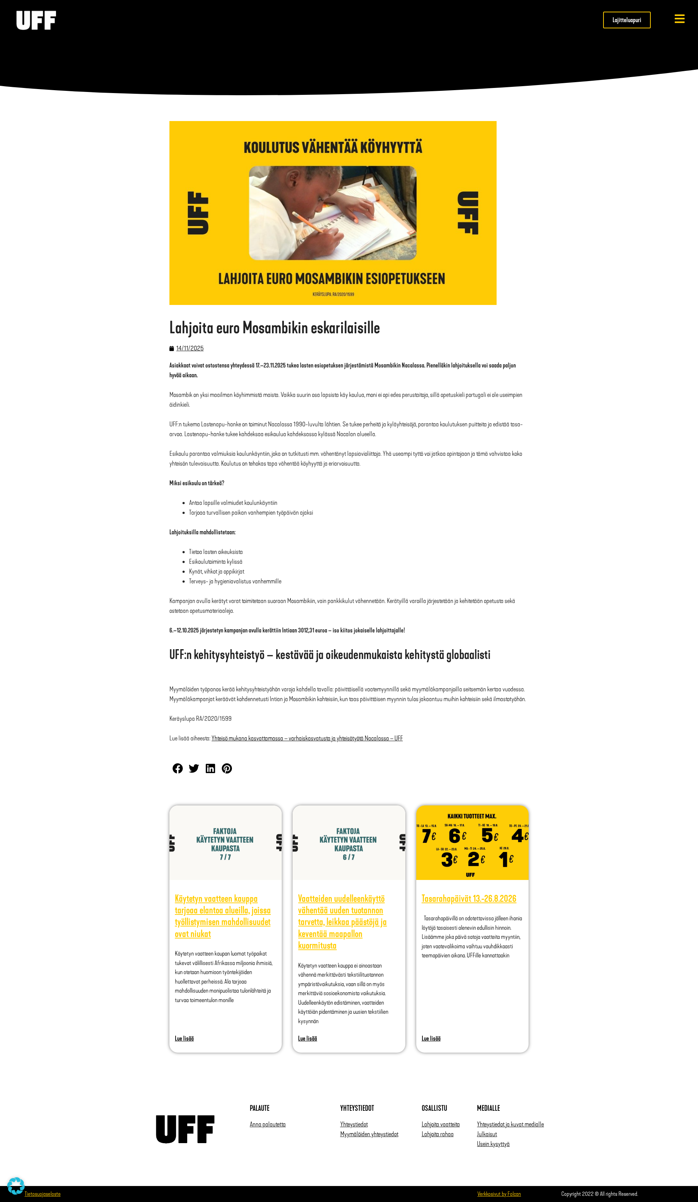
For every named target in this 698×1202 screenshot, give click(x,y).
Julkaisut (487, 1134)
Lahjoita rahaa (438, 1134)
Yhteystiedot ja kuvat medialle (510, 1124)
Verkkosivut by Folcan (499, 1193)
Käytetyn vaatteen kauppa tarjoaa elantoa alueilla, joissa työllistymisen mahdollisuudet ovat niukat (223, 916)
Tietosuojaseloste (43, 1193)
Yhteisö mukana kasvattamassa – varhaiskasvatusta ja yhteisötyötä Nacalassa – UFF (307, 738)
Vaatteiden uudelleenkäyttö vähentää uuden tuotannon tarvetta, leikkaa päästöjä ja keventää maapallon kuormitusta (342, 922)
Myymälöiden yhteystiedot (369, 1134)
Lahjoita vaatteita (441, 1124)
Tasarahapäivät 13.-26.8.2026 (469, 898)
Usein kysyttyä (493, 1144)
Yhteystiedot (354, 1124)
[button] (177, 768)
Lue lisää (184, 1038)
